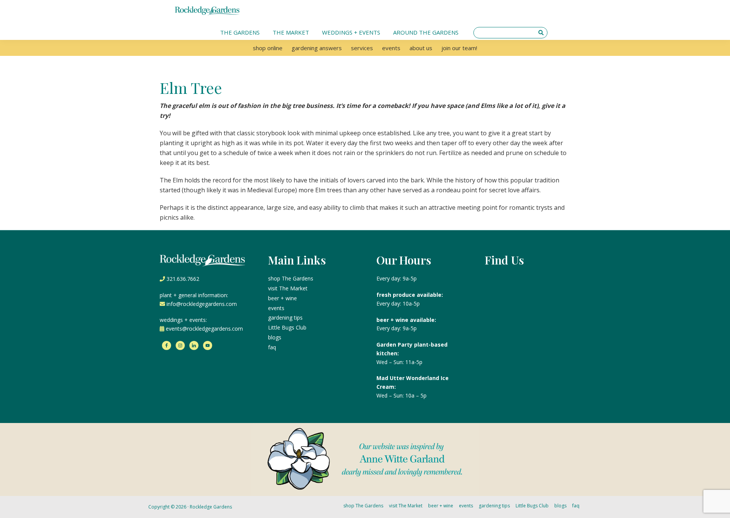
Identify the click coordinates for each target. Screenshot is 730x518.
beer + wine (282, 298)
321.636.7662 (183, 278)
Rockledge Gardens (211, 507)
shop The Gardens (290, 278)
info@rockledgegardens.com (202, 303)
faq (272, 347)
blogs (274, 337)
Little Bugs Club (287, 327)
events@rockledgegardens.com (204, 328)
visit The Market (288, 288)
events (276, 308)
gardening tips (285, 317)
